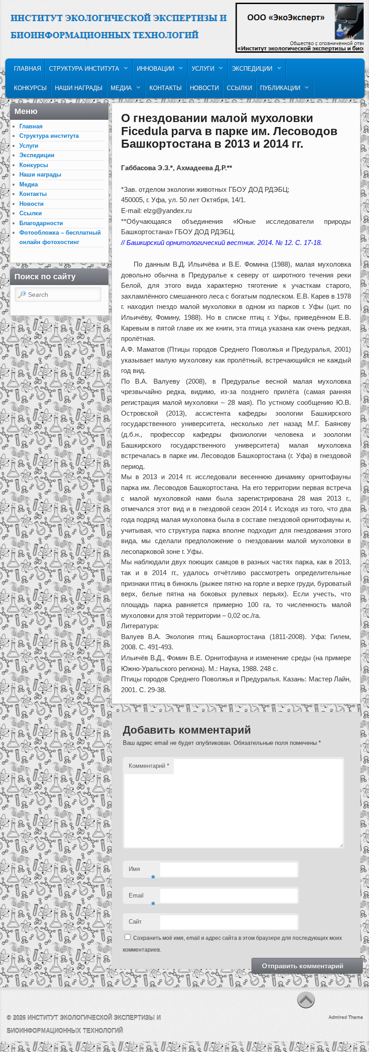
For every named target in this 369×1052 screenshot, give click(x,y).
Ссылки (239, 88)
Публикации (278, 90)
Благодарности (41, 223)
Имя (142, 872)
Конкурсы (30, 88)
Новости (204, 88)
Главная (27, 68)
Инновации (153, 71)
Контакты (165, 88)
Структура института (82, 71)
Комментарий (149, 765)
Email (142, 898)
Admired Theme (345, 1017)
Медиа (119, 90)
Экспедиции (250, 71)
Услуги (201, 71)
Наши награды (79, 88)
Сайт (135, 921)
